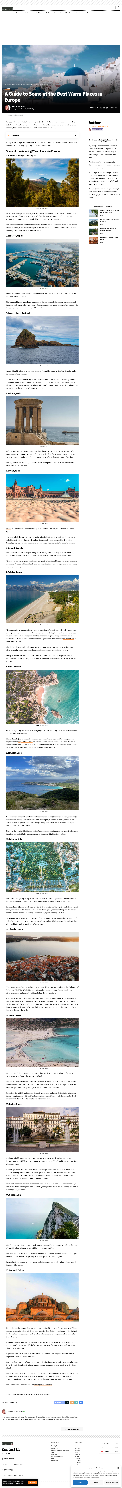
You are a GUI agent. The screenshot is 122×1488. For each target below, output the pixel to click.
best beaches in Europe (20, 1394)
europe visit (47, 1394)
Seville (8, 529)
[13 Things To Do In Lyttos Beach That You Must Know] (93, 213)
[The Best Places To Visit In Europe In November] (93, 231)
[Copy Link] (76, 1402)
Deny (96, 1482)
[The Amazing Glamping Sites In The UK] (93, 240)
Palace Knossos (25, 1085)
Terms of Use (19, 1483)
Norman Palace (12, 918)
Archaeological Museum (19, 739)
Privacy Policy (7, 1483)
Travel (7, 89)
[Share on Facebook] (98, 107)
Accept (80, 1482)
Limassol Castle (16, 302)
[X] (109, 1447)
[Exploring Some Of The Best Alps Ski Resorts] (93, 222)
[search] (119, 7)
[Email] (103, 107)
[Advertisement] (61, 29)
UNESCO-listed (19, 454)
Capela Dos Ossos (25, 742)
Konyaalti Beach (41, 655)
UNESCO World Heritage (50, 219)
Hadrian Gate (68, 639)
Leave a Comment (73, 1429)
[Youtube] (109, 1451)
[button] (118, 1468)
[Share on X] (101, 107)
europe (30, 1394)
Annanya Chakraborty (43, 1385)
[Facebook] (115, 7)
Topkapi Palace (12, 1354)
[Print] (106, 107)
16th (50, 451)
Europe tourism (38, 1394)
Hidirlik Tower (15, 642)
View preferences (112, 1482)
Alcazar (21, 537)
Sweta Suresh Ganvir (18, 106)
